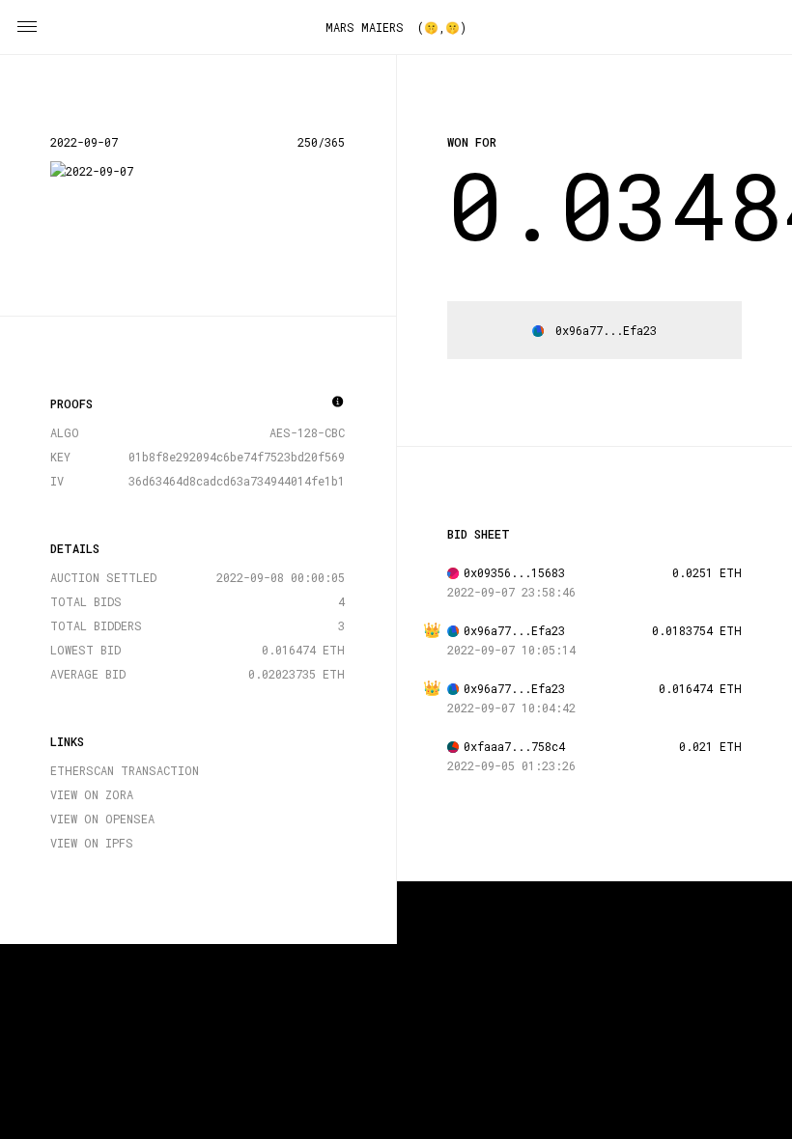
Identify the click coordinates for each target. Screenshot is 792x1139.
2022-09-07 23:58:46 (511, 591)
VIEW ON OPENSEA (102, 818)
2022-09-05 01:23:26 (511, 765)
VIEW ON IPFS (91, 842)
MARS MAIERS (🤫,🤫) (396, 27)
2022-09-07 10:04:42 (511, 707)
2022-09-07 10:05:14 (511, 649)
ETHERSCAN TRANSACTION (124, 770)
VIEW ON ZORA (91, 794)
